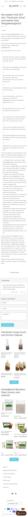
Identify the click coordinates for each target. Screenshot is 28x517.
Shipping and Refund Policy (10, 470)
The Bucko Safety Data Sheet (10, 483)
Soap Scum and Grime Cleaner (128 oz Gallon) (6, 374)
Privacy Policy (6, 480)
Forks (2, 453)
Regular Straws (18, 416)
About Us (5, 467)
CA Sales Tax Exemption (9, 473)
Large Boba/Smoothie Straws (6, 413)
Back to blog (15, 272)
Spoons (16, 453)
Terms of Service (7, 477)
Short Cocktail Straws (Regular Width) (6, 432)
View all (14, 382)
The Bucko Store (11, 514)
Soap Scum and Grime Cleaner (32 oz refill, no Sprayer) (19, 354)
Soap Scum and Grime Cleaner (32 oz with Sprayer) (6, 354)
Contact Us (6, 487)
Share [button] (4, 30)
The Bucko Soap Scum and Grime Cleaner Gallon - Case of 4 (20, 374)
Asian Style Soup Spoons (20, 434)
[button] (3, 6)
